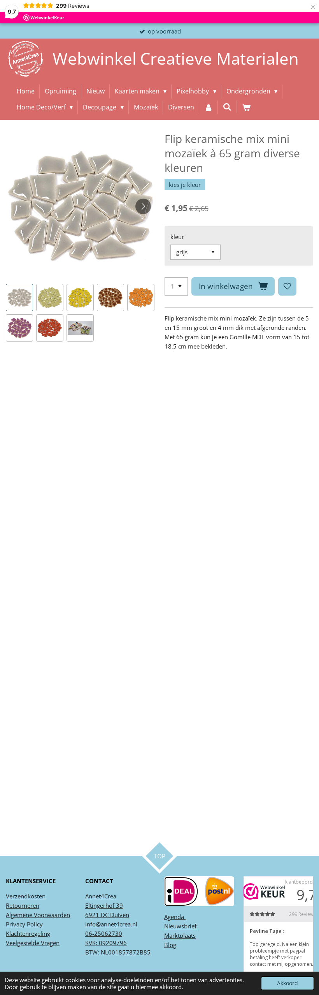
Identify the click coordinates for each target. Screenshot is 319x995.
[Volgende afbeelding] (143, 206)
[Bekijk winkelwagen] (246, 107)
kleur (177, 237)
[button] (19, 297)
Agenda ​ (175, 917)
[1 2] (176, 286)
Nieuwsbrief (180, 926)
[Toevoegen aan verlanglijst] (287, 286)
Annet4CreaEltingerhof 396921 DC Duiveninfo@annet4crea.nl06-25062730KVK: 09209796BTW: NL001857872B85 (118, 924)
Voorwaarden (51, 915)
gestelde (28, 943)
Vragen (49, 943)
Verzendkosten (26, 896)
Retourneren (22, 905)
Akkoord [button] (287, 983)
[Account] (208, 107)
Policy (34, 924)
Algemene (19, 915)
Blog (170, 945)
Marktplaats (180, 935)
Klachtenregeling (28, 933)
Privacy (15, 924)
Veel (11, 943)
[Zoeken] (227, 106)
